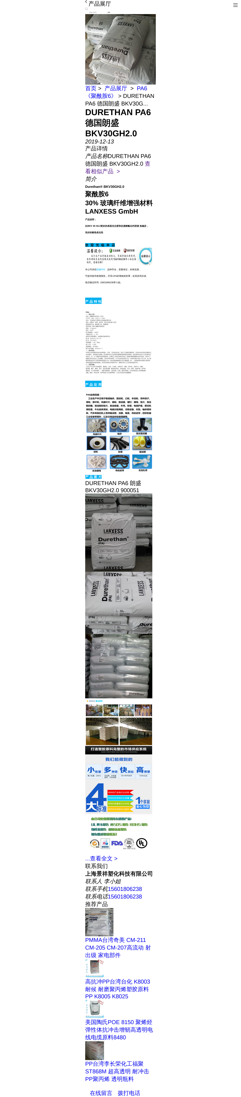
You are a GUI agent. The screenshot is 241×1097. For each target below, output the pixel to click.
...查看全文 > (101, 858)
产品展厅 (116, 88)
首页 (90, 88)
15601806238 (125, 889)
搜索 (109, 12)
